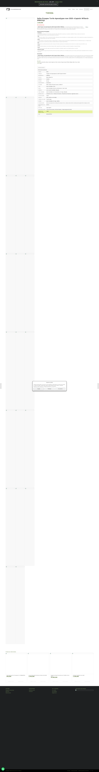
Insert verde (64, 88)
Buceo (47, 62)
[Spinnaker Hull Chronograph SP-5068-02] (1, 386)
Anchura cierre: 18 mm (69, 102)
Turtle (54, 86)
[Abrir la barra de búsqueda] (92, 9)
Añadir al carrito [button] (11, 681)
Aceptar (38, 388)
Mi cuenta (54, 690)
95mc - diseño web (18, 770)
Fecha (56, 62)
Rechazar (49, 388)
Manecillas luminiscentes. (66, 93)
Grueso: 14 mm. (87, 102)
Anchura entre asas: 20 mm (79, 102)
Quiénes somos (32, 690)
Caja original (48, 107)
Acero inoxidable (49, 86)
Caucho (49, 62)
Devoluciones (8, 692)
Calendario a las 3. (49, 93)
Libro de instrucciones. (50, 109)
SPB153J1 (48, 75)
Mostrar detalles (21, 681)
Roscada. (57, 90)
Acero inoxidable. (52, 90)
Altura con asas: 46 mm (50, 102)
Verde (79, 62)
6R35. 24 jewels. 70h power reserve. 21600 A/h (54, 84)
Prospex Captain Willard (65, 62)
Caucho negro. (49, 99)
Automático (43, 62)
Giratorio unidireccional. (57, 88)
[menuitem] (69, 9)
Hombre (59, 62)
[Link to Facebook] (91, 770)
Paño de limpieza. (58, 109)
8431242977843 (49, 114)
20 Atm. (47, 104)
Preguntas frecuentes (10, 690)
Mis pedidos (54, 691)
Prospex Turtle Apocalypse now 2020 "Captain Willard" (56, 73)
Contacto (31, 691)
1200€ (47, 111)
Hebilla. (58, 101)
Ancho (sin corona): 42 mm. (60, 102)
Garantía (7, 691)
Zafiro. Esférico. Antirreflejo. (51, 97)
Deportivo (53, 62)
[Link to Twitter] (92, 770)
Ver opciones (60, 388)
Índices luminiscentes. (57, 93)
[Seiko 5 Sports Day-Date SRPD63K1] (98, 386)
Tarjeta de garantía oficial (67, 109)
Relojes (71, 62)
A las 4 (47, 90)
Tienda (49, 13)
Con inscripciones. (56, 91)
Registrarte (54, 692)
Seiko (73, 62)
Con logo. (62, 91)
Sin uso (76, 62)
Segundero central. (74, 93)
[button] (97, 1)
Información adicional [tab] (41, 67)
